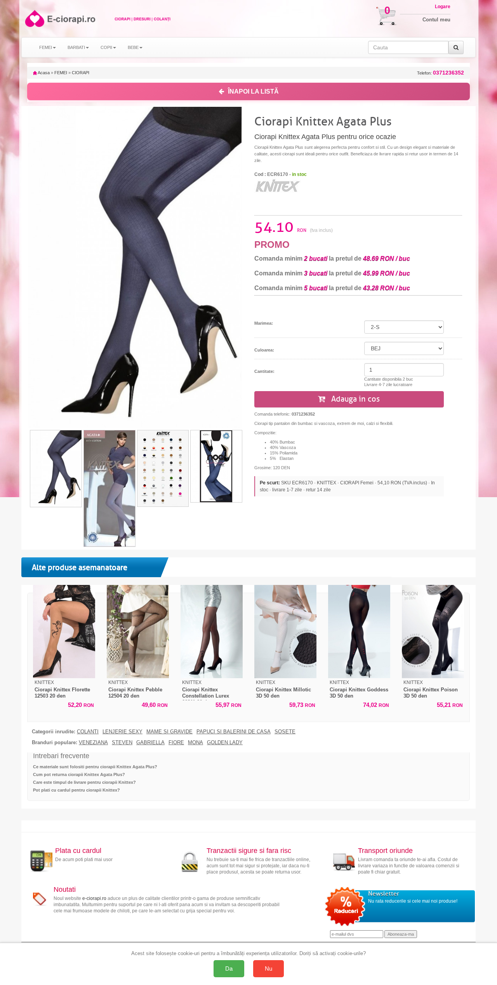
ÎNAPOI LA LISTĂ (253, 91)
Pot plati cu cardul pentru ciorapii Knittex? (76, 790)
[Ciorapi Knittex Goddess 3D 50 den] (359, 631)
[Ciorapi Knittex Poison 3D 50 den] (433, 631)
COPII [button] (106, 47)
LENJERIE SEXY (122, 731)
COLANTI (88, 731)
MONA (195, 742)
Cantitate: (264, 371)
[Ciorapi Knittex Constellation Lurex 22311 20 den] (212, 631)
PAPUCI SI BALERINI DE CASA (233, 731)
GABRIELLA (150, 742)
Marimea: (263, 323)
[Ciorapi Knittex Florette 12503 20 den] (64, 631)
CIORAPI (80, 72)
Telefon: (440, 73)
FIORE (176, 742)
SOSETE (285, 731)
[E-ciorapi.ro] (34, 18)
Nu (268, 968)
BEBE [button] (133, 47)
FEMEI (60, 72)
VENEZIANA (93, 742)
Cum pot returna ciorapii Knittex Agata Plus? (79, 774)
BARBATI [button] (76, 47)
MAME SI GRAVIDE (169, 731)
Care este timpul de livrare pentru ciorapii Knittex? (84, 782)
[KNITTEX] (277, 185)
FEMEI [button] (45, 47)
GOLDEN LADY (225, 742)
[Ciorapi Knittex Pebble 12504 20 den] (138, 631)
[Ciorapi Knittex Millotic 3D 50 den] (285, 631)
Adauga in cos (354, 399)
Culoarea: (264, 350)
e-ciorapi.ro (94, 898)
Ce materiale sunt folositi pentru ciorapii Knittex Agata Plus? (95, 766)
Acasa (43, 72)
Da (229, 968)
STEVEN (122, 742)
